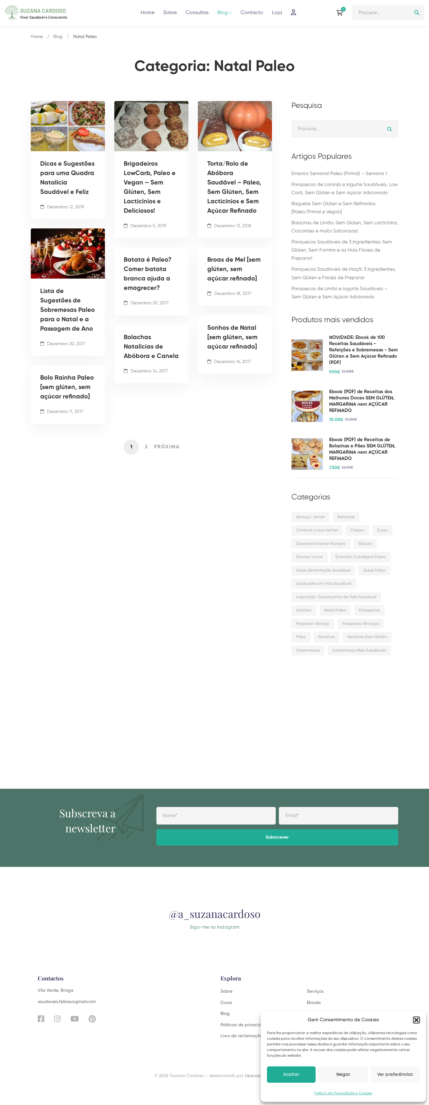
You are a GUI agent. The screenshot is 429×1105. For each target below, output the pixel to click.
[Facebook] (41, 1018)
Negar (343, 1074)
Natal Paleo (335, 610)
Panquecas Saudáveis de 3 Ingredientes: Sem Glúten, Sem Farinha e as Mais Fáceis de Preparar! (341, 250)
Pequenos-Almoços (360, 624)
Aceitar (291, 1074)
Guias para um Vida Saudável (323, 584)
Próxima (167, 447)
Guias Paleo (374, 571)
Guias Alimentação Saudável (323, 571)
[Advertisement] (344, 713)
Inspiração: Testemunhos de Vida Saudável (336, 597)
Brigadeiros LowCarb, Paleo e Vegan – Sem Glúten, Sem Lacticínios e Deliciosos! (150, 187)
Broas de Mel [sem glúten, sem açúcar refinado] (234, 269)
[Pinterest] (92, 1018)
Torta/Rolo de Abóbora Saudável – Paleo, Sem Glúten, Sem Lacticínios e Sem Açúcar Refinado (234, 187)
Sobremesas (308, 651)
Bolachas (346, 517)
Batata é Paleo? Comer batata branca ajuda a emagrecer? (147, 274)
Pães (301, 637)
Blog (57, 37)
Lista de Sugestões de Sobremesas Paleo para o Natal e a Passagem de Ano (67, 310)
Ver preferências (395, 1074)
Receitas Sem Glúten (367, 637)
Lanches (304, 610)
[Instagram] (57, 1018)
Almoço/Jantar (310, 517)
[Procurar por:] (388, 12)
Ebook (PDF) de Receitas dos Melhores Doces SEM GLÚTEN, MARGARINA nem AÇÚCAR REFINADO (361, 401)
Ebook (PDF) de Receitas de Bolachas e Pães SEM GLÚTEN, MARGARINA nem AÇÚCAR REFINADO (362, 449)
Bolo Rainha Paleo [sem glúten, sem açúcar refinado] (67, 387)
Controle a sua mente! (317, 530)
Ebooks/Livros (309, 557)
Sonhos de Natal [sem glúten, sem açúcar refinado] (232, 337)
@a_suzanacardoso (215, 913)
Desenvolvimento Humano (321, 544)
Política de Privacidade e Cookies (343, 1093)
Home (37, 37)
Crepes (357, 530)
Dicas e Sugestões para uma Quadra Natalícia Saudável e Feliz (67, 178)
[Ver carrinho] (341, 13)
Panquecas (369, 610)
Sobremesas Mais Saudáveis (359, 651)
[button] (416, 1020)
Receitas (326, 637)
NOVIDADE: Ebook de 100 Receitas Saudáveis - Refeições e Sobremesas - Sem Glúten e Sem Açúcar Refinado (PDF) (363, 350)
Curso (382, 530)
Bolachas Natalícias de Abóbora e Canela (151, 347)
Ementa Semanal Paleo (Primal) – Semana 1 (339, 173)
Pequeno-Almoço (312, 624)
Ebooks (365, 544)
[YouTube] (74, 1018)
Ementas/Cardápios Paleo (360, 557)
